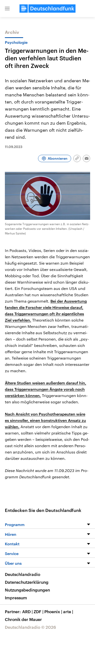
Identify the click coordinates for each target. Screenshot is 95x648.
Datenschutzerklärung (26, 582)
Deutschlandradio (22, 574)
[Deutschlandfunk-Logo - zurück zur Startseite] (47, 8)
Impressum (16, 597)
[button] (7, 8)
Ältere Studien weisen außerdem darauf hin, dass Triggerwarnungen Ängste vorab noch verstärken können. (45, 389)
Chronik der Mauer (23, 619)
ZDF (38, 611)
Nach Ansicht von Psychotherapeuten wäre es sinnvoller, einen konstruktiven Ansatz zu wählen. (45, 420)
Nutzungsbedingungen (27, 589)
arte (68, 611)
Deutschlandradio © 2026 (30, 627)
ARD (27, 611)
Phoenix (53, 611)
